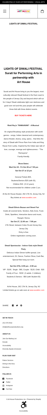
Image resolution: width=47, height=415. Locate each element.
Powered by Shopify (34, 399)
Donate (5, 342)
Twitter (8, 382)
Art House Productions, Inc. (17, 399)
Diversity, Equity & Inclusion (12, 349)
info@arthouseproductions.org (13, 327)
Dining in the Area (9, 364)
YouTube (9, 389)
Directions (6, 367)
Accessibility (7, 345)
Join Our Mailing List (9, 338)
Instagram (9, 385)
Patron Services (8, 360)
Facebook (9, 379)
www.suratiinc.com (29, 197)
